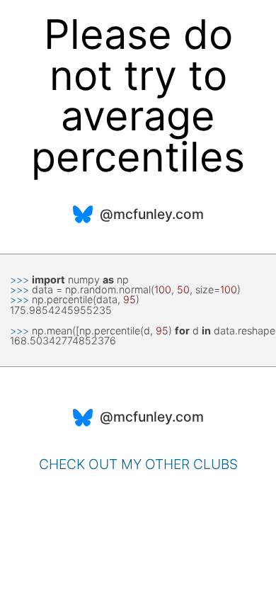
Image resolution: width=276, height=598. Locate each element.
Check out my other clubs (138, 464)
